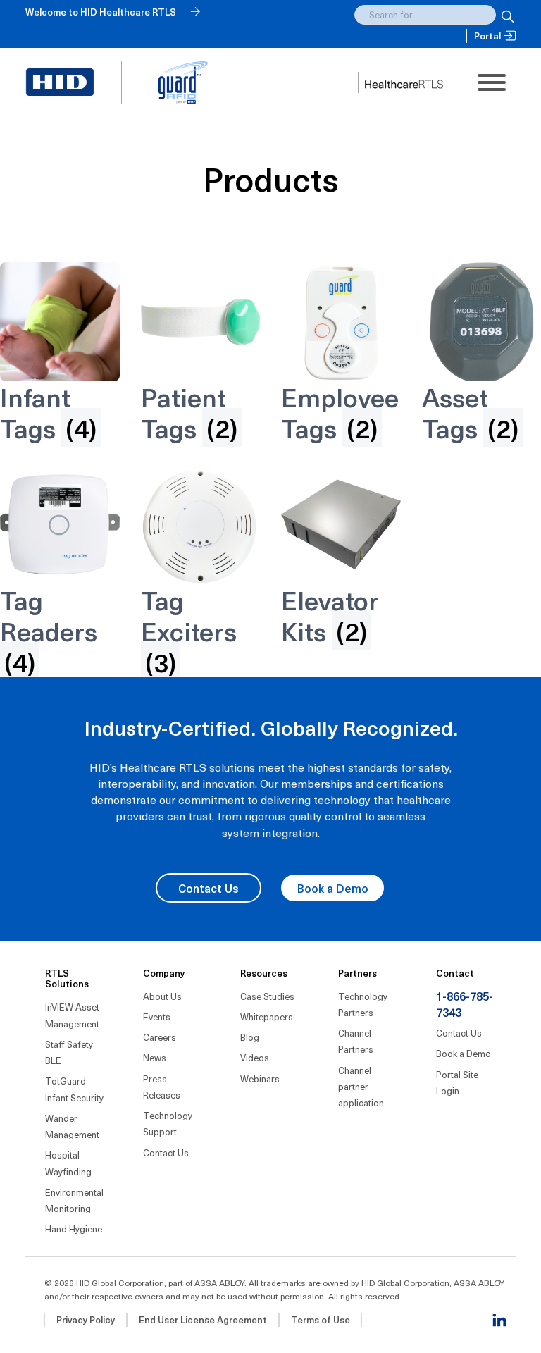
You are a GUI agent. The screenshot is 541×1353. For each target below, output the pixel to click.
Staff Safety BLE (69, 1052)
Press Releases (161, 1086)
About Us (162, 996)
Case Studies (267, 996)
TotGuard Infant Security (74, 1089)
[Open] (492, 82)
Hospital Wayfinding (68, 1163)
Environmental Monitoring (74, 1200)
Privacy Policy (85, 1319)
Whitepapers (266, 1016)
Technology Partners (362, 1004)
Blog (249, 1037)
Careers (159, 1037)
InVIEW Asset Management (72, 1015)
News (154, 1057)
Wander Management (72, 1126)
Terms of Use (320, 1319)
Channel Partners (355, 1041)
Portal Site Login (457, 1082)
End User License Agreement (203, 1319)
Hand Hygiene (73, 1228)
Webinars (260, 1078)
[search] (506, 15)
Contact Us (208, 887)
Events (156, 1016)
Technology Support (167, 1123)
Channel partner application (361, 1086)
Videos (254, 1057)
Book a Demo (332, 887)
